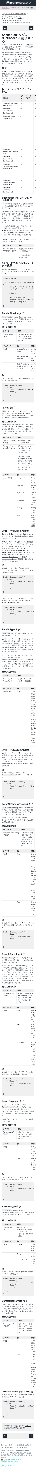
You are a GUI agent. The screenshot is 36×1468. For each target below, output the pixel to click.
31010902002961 (18, 1460)
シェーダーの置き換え (24, 755)
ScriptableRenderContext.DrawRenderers (15, 763)
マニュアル (5, 8)
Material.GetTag (7, 269)
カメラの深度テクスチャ (12, 649)
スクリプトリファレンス (17, 8)
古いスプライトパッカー (9, 1304)
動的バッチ (30, 960)
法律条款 (4, 1462)
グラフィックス (7, 16)
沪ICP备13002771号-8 (8, 1466)
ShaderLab (19, 18)
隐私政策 (10, 1462)
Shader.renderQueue (8, 534)
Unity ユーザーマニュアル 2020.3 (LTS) (14, 14)
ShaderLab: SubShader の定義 (11, 20)
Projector (12, 1109)
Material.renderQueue (9, 559)
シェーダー (17, 16)
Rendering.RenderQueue (10, 557)
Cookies (16, 1462)
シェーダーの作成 (7, 18)
